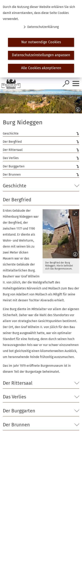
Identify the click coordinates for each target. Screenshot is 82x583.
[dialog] (41, 39)
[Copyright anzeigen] (77, 108)
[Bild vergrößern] (61, 233)
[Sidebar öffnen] (76, 83)
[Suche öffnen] (66, 83)
